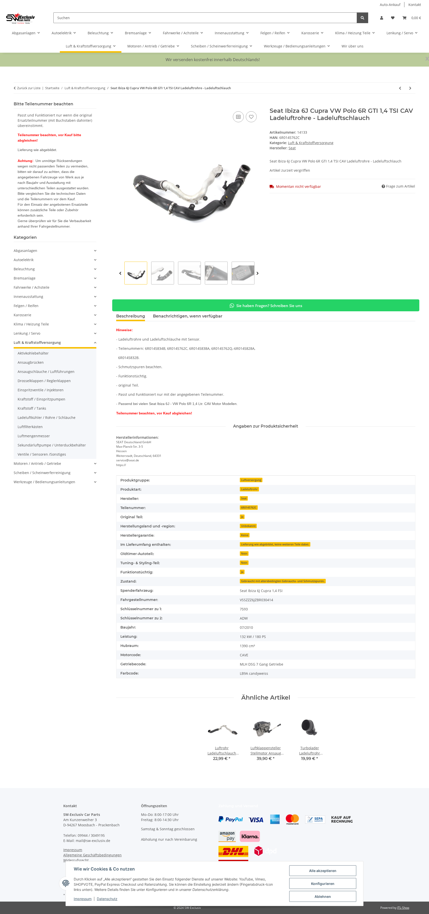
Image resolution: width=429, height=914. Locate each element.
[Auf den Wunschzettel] (251, 116)
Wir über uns (352, 46)
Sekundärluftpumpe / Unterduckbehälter (52, 445)
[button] (381, 17)
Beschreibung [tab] (130, 316)
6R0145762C (248, 507)
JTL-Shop (403, 908)
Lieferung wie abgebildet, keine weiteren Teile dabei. (275, 544)
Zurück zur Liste (28, 88)
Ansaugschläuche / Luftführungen (46, 371)
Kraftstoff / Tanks (32, 408)
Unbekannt (248, 526)
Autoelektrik (24, 259)
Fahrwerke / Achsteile (31, 287)
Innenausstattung (28, 296)
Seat (244, 498)
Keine (244, 535)
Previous (120, 273)
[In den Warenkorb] (120, 104)
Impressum (83, 899)
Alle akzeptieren (322, 871)
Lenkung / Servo (27, 333)
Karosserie (22, 315)
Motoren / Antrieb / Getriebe (37, 463)
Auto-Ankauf (390, 4)
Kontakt (414, 4)
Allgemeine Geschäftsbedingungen (92, 855)
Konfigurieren (322, 883)
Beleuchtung (24, 269)
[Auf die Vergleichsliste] (238, 116)
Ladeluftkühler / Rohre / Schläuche (46, 417)
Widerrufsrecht (76, 860)
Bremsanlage (25, 278)
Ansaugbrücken (31, 362)
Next (257, 273)
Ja (242, 516)
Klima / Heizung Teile (31, 324)
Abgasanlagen (25, 250)
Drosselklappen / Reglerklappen (44, 380)
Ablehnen (323, 896)
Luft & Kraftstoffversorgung (310, 142)
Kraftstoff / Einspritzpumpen (41, 399)
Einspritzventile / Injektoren (41, 390)
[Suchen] (362, 17)
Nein (244, 553)
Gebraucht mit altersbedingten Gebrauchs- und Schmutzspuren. (282, 581)
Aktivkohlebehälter (33, 353)
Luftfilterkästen (30, 426)
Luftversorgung (251, 480)
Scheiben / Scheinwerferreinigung (42, 472)
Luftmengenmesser (34, 436)
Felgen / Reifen (26, 305)
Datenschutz (107, 899)
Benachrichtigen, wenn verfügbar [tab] (187, 316)
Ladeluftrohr (249, 489)
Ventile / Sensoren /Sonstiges (42, 454)
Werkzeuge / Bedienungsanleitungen (44, 481)
